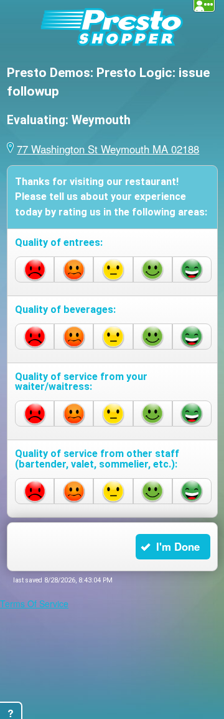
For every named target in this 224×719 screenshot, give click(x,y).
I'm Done (183, 541)
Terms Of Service (34, 595)
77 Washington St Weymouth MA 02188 (94, 148)
